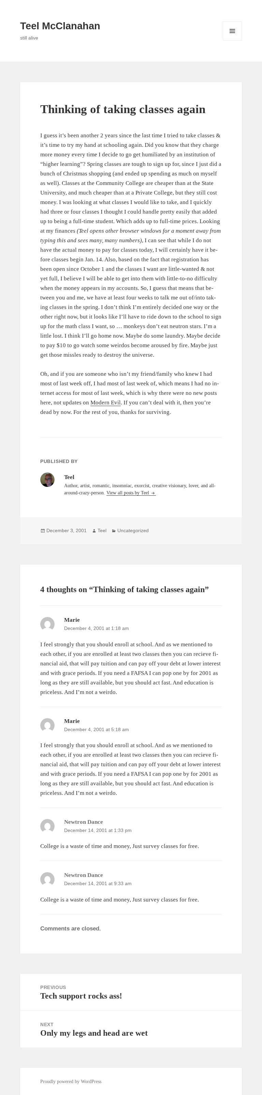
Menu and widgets (232, 40)
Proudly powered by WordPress (70, 1081)
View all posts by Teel (128, 492)
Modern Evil (105, 402)
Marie (72, 620)
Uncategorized (133, 530)
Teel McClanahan (60, 25)
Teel (102, 530)
